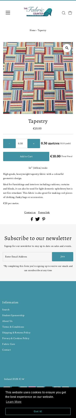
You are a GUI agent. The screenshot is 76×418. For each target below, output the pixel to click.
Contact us (30, 212)
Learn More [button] (14, 401)
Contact (6, 350)
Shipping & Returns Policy (16, 332)
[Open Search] (63, 13)
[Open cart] (70, 12)
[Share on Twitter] (37, 220)
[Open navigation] (11, 12)
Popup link (44, 212)
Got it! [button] (38, 411)
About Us (7, 321)
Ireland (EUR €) (13, 379)
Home (32, 30)
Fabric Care (8, 344)
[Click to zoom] (67, 48)
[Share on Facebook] (32, 220)
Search (5, 309)
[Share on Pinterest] (43, 220)
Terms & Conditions (13, 327)
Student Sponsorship (13, 315)
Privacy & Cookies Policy (15, 338)
